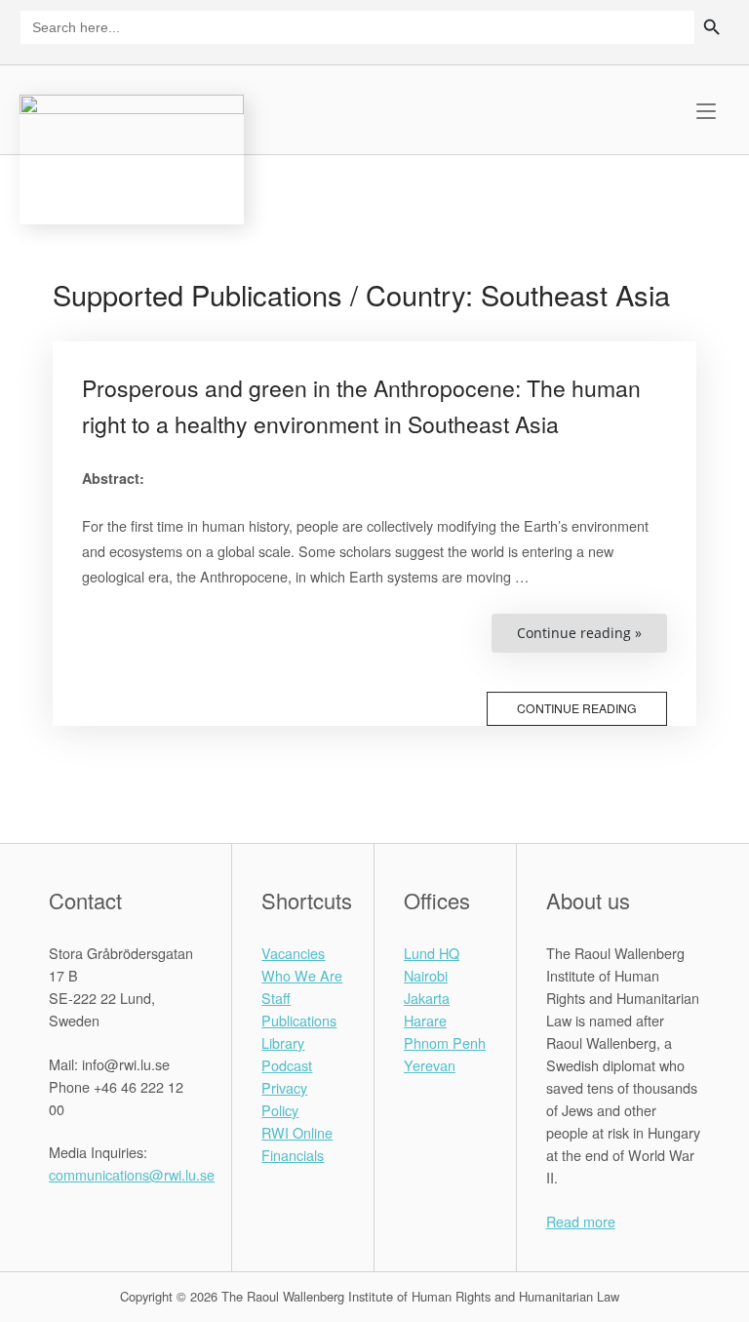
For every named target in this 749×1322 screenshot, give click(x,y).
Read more (580, 1221)
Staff (276, 997)
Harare (425, 1020)
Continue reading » (592, 638)
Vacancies (293, 952)
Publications (298, 1020)
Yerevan (429, 1065)
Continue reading (577, 708)
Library (282, 1042)
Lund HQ (431, 952)
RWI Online (297, 1132)
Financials (292, 1154)
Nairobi (426, 975)
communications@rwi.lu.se (132, 1174)
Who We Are (301, 975)
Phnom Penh (445, 1042)
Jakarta (427, 997)
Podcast (286, 1065)
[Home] (132, 156)
